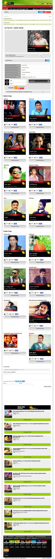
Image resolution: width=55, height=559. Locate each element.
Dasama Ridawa (32, 132)
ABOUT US (28, 538)
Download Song (15, 127)
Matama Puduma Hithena (9, 132)
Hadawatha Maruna (33, 267)
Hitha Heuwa (31, 99)
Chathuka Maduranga (26, 72)
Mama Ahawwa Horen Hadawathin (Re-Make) (38, 300)
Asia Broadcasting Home (20, 536)
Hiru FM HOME (11, 536)
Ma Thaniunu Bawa (7, 267)
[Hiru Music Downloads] (8, 2)
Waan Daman (6, 165)
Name (4, 383)
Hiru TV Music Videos (8, 538)
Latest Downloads (30, 536)
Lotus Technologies (48, 558)
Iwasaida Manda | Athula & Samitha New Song (13, 333)
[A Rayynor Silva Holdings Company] (44, 2)
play (40, 55)
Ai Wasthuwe (31, 234)
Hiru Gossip (16, 538)
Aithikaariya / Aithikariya (33, 165)
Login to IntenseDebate (18, 381)
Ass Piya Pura (24, 65)
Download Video (27, 419)
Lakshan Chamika (25, 67)
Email (20, 383)
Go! (50, 16)
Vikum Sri (23, 70)
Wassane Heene (7, 234)
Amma (5, 198)
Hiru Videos (22, 538)
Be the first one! (21, 369)
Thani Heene (31, 198)
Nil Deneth (6, 99)
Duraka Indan (31, 333)
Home (5, 536)
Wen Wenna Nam (7, 300)
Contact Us (34, 538)
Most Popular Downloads (40, 536)
